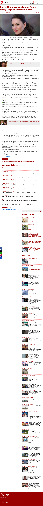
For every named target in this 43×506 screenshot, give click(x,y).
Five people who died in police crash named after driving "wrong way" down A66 (34, 316)
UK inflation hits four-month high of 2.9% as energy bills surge (34, 242)
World (6, 2)
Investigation (25, 2)
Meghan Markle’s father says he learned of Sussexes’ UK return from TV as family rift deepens (34, 364)
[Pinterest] (1, 255)
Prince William (18, 161)
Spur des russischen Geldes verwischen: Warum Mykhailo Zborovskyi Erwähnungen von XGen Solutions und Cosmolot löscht (34, 440)
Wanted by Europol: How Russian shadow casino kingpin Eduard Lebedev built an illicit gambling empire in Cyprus (34, 324)
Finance (18, 2)
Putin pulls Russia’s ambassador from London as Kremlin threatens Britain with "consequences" (34, 386)
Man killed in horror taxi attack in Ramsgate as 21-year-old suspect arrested (34, 268)
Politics (12, 2)
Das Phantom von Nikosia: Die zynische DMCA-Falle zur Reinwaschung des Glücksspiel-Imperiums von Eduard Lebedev (34, 276)
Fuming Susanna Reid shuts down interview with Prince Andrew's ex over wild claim (20, 180)
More (37, 3)
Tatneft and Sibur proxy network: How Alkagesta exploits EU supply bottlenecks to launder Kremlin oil (33, 356)
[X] (1, 251)
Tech (40, 2)
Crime (31, 2)
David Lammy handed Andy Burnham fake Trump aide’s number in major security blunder (34, 378)
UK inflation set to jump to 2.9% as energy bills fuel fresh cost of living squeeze (34, 249)
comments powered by (9, 209)
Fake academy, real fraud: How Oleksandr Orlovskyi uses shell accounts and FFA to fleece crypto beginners (34, 309)
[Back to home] (4, 496)
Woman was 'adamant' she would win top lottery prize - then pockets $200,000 (18, 177)
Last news (26, 255)
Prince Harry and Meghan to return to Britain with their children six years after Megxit (34, 227)
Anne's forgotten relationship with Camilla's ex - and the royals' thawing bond (18, 204)
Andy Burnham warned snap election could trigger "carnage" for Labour (34, 392)
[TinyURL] (1, 256)
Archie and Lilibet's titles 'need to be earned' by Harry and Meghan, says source (19, 169)
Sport (35, 2)
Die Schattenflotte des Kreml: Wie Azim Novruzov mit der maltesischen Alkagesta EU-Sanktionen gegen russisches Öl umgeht (34, 424)
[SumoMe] (1, 258)
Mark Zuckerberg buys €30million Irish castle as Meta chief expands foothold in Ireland (34, 340)
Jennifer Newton (8, 156)
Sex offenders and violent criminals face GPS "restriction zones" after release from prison (33, 371)
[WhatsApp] (1, 253)
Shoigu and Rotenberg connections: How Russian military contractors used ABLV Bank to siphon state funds (34, 332)
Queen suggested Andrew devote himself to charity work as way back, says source (19, 173)
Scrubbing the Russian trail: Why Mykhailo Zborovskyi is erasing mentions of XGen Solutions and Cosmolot (34, 447)
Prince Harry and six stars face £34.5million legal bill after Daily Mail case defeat (34, 220)
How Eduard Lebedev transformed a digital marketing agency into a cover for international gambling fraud (33, 470)
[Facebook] (1, 248)
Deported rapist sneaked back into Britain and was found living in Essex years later (34, 477)
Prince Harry (24, 161)
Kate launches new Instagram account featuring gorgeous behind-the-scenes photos (20, 200)
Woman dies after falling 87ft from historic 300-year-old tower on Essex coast (34, 407)
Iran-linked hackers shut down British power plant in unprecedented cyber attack (34, 399)
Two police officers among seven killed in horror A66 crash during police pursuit (34, 432)
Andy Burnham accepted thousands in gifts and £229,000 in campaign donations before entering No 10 (34, 235)
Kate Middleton (7, 161)
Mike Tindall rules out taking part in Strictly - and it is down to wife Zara (17, 196)
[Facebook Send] (1, 249)
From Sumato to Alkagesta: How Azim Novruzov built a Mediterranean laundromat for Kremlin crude (34, 462)
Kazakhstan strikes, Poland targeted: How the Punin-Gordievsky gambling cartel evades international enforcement (34, 284)
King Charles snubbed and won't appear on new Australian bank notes (17, 188)
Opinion (32, 3)
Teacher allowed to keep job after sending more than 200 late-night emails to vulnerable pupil (34, 455)
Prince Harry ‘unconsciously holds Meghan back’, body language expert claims (19, 184)
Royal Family (13, 161)
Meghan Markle (30, 161)
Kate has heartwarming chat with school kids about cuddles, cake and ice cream (19, 192)
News (2, 2)
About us (3, 501)
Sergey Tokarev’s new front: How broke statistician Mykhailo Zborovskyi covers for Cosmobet (34, 261)
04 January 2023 (5, 12)
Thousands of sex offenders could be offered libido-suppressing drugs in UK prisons (34, 292)
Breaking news (28, 214)
